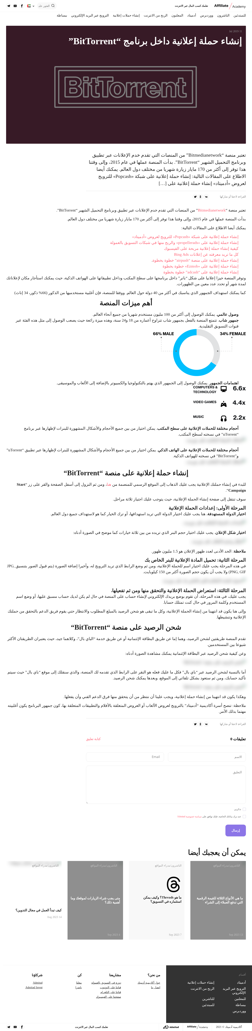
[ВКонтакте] (206, 196)
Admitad (38, 982)
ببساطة (62, 15)
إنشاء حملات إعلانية (126, 15)
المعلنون (177, 15)
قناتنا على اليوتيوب (110, 987)
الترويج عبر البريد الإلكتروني (90, 15)
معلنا (79, 982)
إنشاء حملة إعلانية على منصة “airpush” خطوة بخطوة (196, 260)
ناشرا (78, 987)
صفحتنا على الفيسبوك (108, 996)
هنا (109, 484)
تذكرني (237, 809)
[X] (195, 196)
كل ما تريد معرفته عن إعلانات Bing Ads (206, 254)
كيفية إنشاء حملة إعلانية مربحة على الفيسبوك (201, 248)
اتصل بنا (155, 987)
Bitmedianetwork (212, 210)
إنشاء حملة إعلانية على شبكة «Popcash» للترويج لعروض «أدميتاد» (185, 237)
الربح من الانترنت (156, 15)
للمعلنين (240, 999)
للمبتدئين (239, 15)
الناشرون (223, 15)
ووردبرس (206, 15)
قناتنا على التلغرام (110, 992)
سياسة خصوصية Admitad (189, 816)
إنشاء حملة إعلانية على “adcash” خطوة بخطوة (201, 272)
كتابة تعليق (93, 739)
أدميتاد (191, 15)
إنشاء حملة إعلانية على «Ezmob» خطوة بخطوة (201, 266)
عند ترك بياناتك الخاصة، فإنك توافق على (209, 816)
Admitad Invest (34, 987)
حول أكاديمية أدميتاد (149, 982)
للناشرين (208, 999)
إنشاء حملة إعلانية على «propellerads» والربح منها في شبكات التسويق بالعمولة (174, 242)
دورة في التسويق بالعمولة (106, 982)
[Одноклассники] (200, 196)
